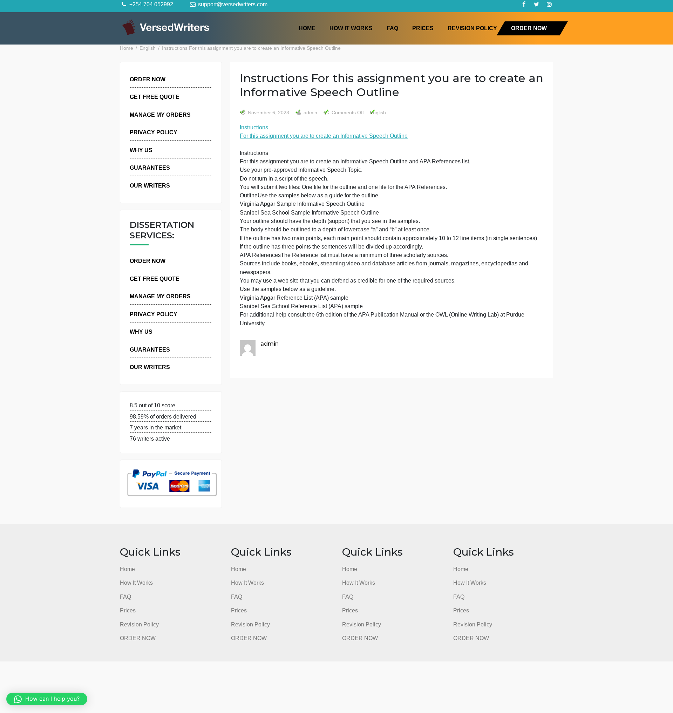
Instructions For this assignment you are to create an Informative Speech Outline (324, 131)
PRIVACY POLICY (153, 132)
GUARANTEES (150, 167)
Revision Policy (472, 28)
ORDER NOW (529, 28)
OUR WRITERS (150, 185)
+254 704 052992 (150, 4)
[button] (46, 699)
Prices (423, 28)
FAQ (392, 28)
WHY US (141, 150)
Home (307, 28)
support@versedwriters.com (232, 4)
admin (309, 112)
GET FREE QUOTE (154, 97)
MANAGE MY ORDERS (160, 114)
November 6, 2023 (268, 112)
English (378, 112)
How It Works (351, 28)
